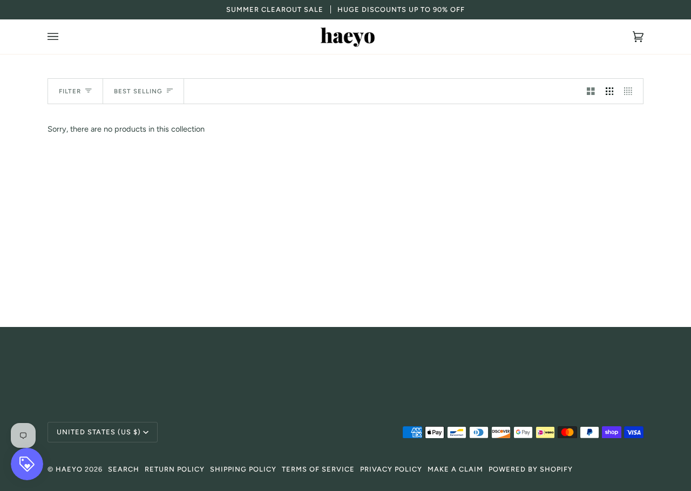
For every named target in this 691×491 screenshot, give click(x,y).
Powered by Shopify (531, 469)
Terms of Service (318, 469)
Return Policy (175, 469)
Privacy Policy (391, 469)
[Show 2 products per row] (590, 91)
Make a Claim (455, 469)
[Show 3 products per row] (609, 91)
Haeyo (69, 469)
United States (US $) (99, 432)
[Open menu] (64, 36)
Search (123, 469)
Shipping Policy (243, 469)
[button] (345, 361)
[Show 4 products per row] (631, 91)
